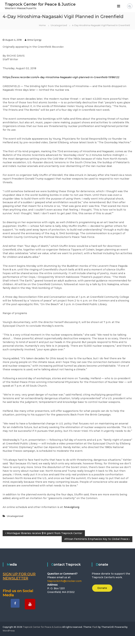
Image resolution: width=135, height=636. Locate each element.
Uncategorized (59, 25)
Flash (95, 627)
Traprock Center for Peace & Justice (40, 4)
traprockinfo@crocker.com (64, 581)
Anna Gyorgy (34, 40)
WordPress (9, 630)
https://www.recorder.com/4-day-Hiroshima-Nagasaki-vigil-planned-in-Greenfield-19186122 (61, 77)
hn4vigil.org (71, 507)
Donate (102, 588)
